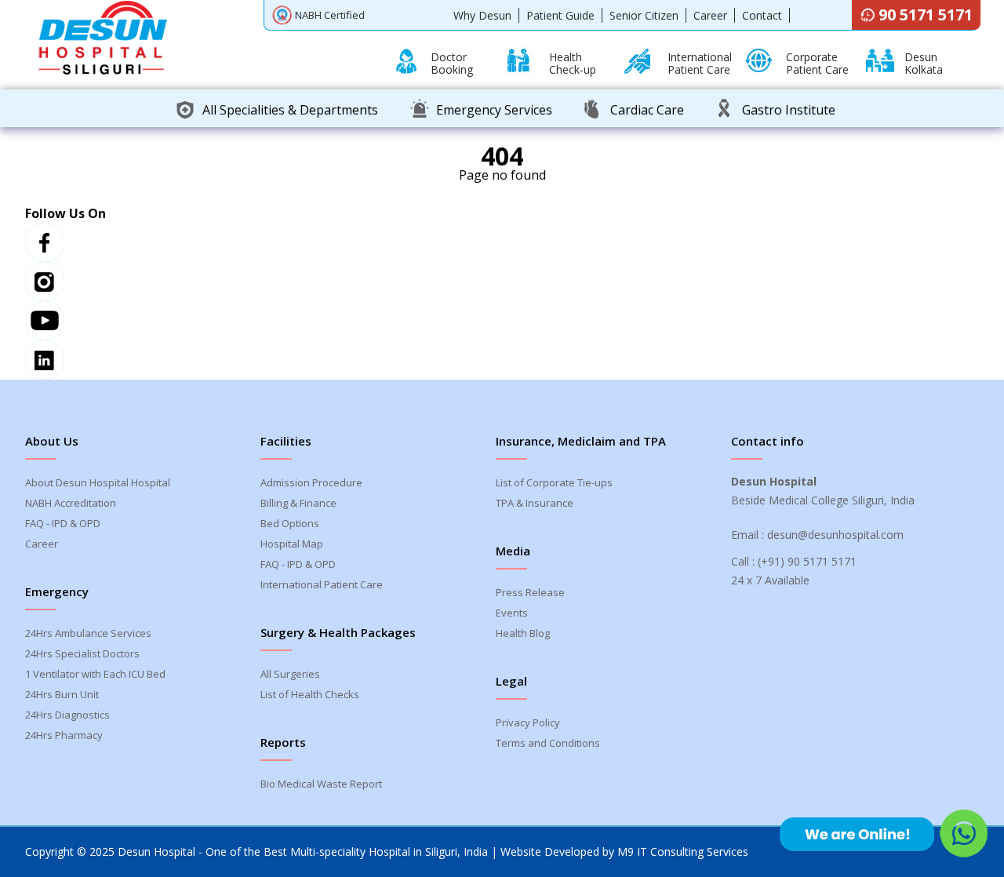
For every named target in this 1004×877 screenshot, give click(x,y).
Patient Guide (560, 15)
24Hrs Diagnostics (67, 715)
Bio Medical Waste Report (321, 784)
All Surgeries (290, 674)
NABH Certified (330, 15)
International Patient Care (321, 584)
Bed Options (289, 523)
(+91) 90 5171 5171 (807, 561)
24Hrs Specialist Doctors (82, 653)
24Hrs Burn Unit (62, 694)
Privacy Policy (528, 722)
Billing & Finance (298, 503)
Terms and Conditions (548, 743)
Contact (762, 15)
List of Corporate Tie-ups (554, 482)
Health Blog (523, 633)
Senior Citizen (643, 15)
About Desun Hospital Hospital (97, 482)
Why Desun (482, 15)
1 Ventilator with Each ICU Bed (95, 674)
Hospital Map (291, 544)
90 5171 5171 (925, 14)
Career (710, 15)
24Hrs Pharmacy (64, 735)
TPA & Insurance (534, 503)
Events (512, 613)
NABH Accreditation (70, 503)
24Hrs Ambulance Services (88, 633)
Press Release (530, 592)
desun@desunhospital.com (835, 534)
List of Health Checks (309, 694)
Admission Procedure (311, 482)
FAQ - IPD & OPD (62, 523)
